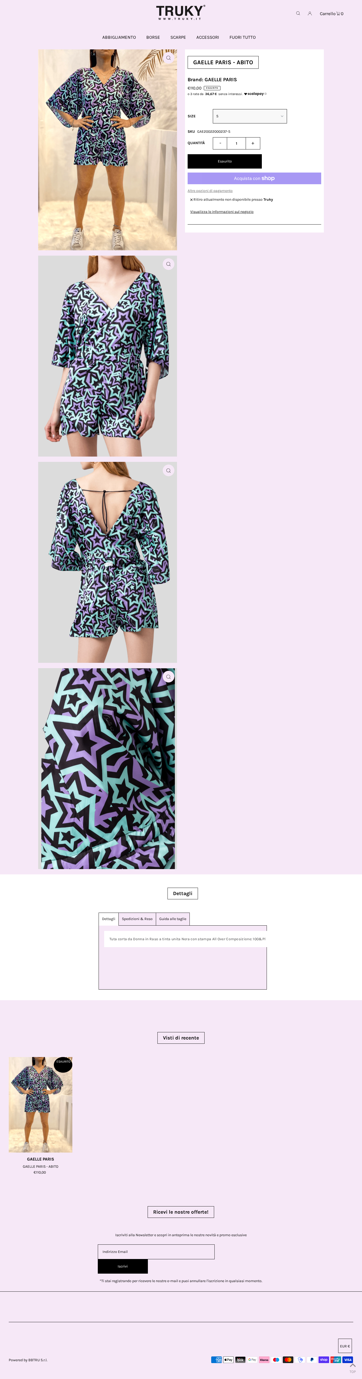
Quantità (196, 143)
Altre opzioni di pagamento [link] (210, 190)
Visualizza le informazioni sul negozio (222, 211)
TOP (353, 1371)
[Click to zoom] (168, 58)
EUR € (345, 1346)
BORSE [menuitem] (153, 37)
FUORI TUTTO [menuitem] (242, 37)
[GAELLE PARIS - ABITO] (40, 1105)
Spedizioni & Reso (137, 919)
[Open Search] (298, 13)
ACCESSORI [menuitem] (207, 37)
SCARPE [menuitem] (178, 37)
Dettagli (108, 919)
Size (192, 116)
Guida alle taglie (172, 919)
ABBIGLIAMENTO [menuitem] (119, 37)
